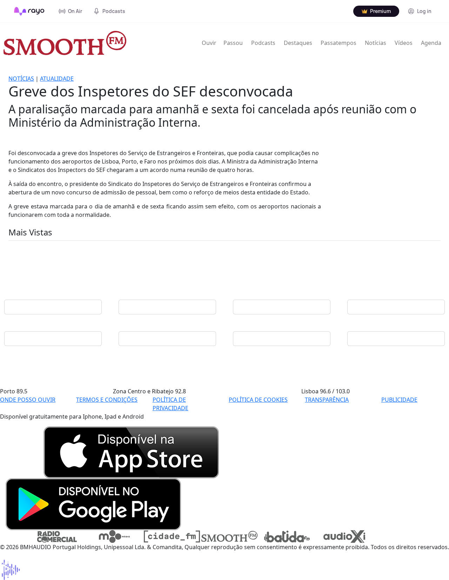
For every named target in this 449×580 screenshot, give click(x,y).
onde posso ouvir (27, 400)
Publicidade (399, 400)
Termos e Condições (107, 400)
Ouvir (209, 43)
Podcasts (263, 43)
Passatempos (338, 43)
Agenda (431, 43)
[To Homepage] (29, 11)
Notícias (375, 43)
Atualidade (57, 78)
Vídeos (404, 43)
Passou (233, 43)
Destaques (298, 43)
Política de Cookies (258, 400)
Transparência (327, 400)
